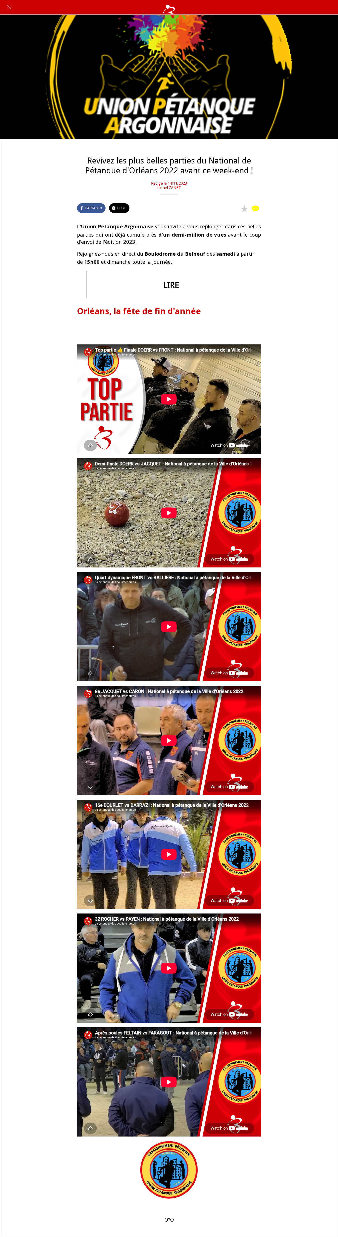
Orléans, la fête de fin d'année (139, 310)
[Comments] (255, 208)
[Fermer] (9, 7)
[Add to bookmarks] (244, 208)
